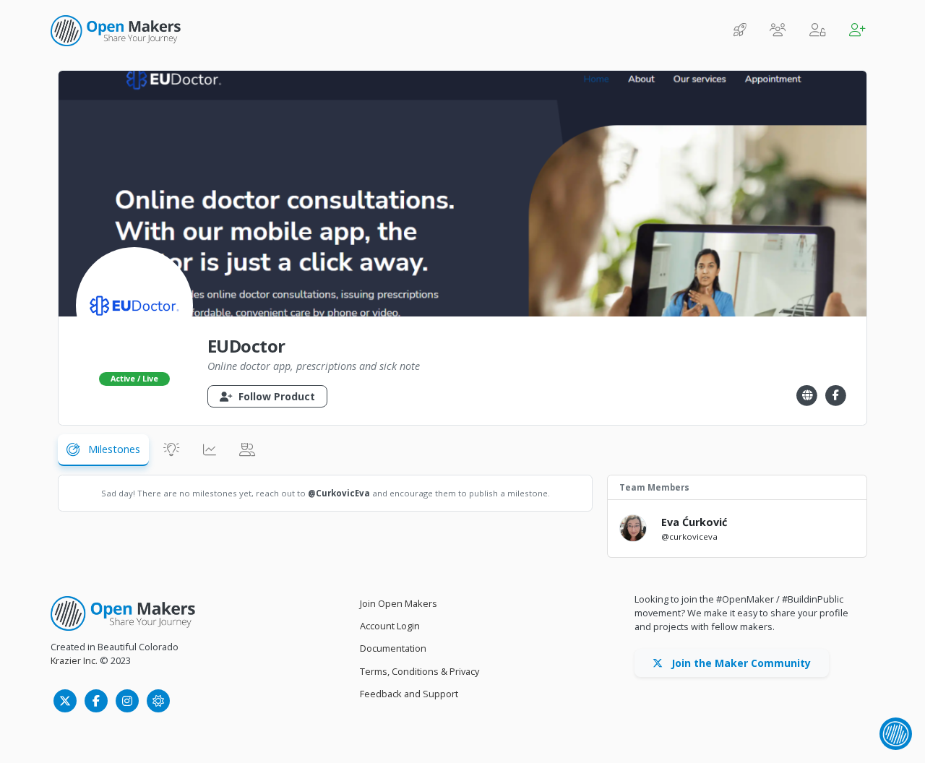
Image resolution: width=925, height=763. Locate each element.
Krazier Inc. (74, 660)
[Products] (740, 31)
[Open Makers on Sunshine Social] (158, 700)
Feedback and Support (409, 693)
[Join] (857, 31)
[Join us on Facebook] (97, 700)
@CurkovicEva (339, 493)
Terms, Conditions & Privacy (419, 671)
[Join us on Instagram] (128, 700)
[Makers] (778, 31)
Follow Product (275, 396)
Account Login (390, 625)
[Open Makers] (123, 613)
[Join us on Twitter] (66, 700)
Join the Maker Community (739, 663)
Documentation (393, 648)
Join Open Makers (398, 603)
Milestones (112, 449)
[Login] (818, 31)
